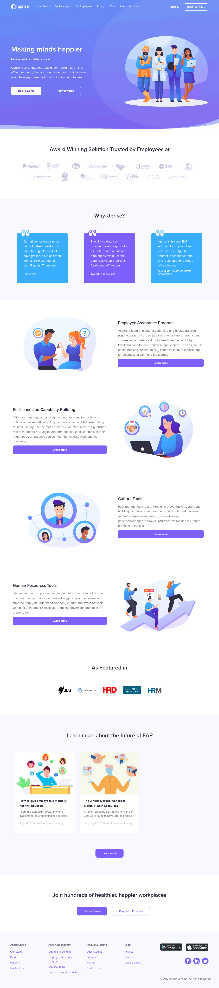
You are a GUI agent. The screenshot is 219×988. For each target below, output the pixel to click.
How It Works (43, 5)
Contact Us (17, 968)
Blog (13, 957)
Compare (92, 957)
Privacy (129, 951)
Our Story (16, 951)
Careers (15, 962)
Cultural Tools (56, 966)
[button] (174, 7)
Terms (128, 957)
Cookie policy (133, 962)
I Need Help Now (129, 5)
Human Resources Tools (62, 972)
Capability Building (60, 951)
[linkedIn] (195, 961)
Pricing (90, 962)
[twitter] (204, 961)
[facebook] (187, 961)
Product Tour (93, 968)
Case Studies (94, 951)
